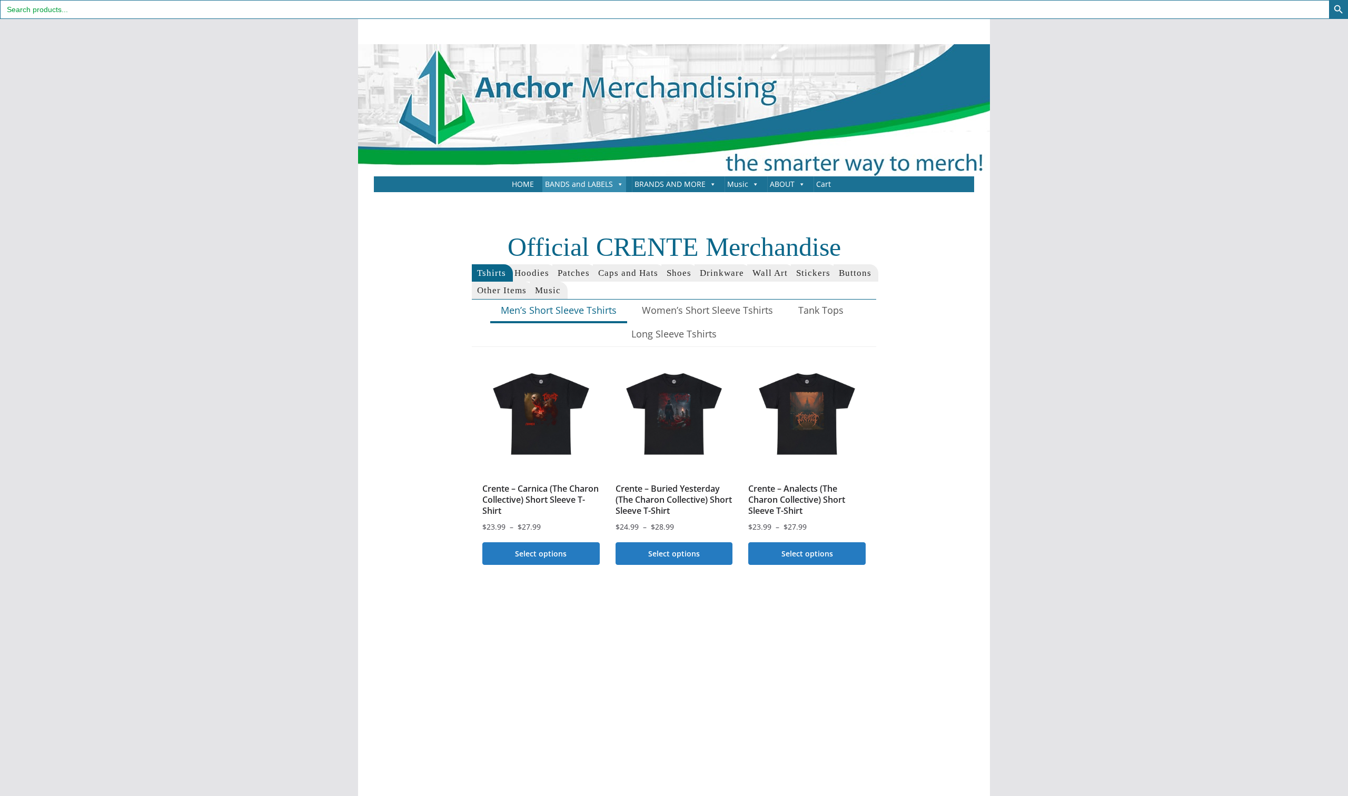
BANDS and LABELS (579, 184)
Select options (541, 554)
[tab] (492, 273)
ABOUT (782, 184)
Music (737, 184)
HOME (523, 184)
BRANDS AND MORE (670, 184)
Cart (823, 184)
